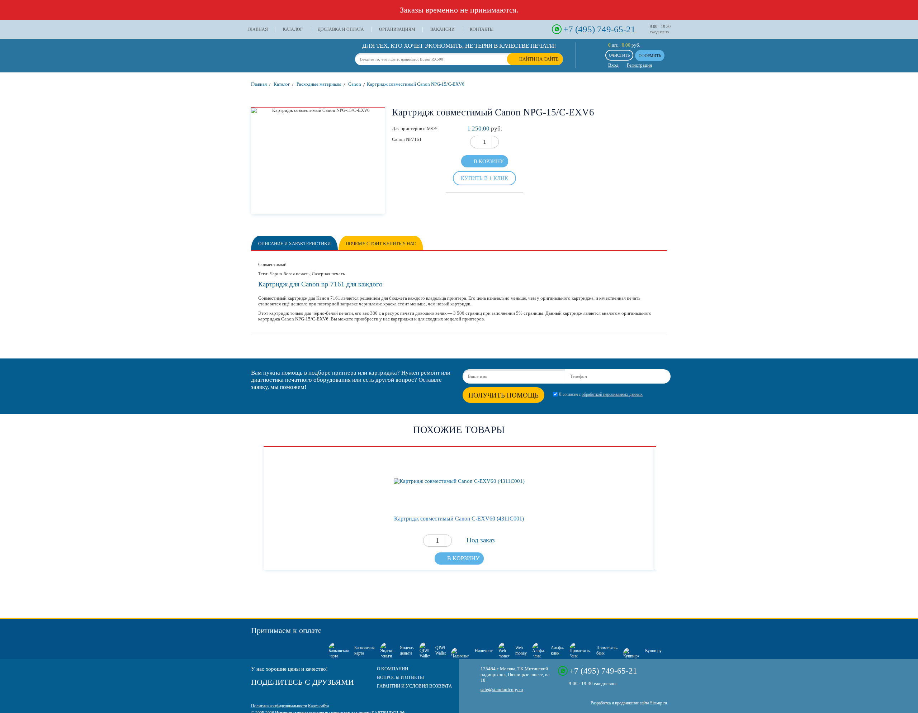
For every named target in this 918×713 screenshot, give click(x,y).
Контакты (481, 29)
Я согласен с (601, 394)
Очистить (619, 55)
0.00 (626, 45)
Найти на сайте (539, 59)
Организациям (397, 29)
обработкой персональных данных (612, 394)
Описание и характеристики (294, 243)
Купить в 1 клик (484, 178)
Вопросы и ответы (400, 677)
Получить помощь (503, 395)
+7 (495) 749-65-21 (599, 29)
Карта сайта (318, 705)
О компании (392, 668)
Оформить (650, 55)
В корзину (489, 161)
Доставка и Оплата (341, 29)
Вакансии (442, 29)
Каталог (293, 29)
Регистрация (639, 65)
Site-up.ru (658, 702)
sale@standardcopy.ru (502, 689)
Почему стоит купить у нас (381, 243)
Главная (257, 29)
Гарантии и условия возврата (414, 686)
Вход (613, 65)
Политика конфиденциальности (279, 705)
